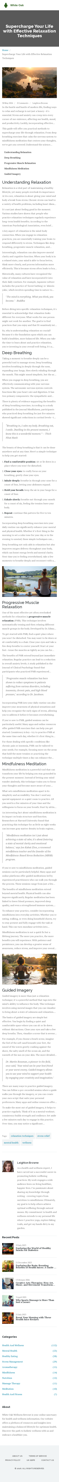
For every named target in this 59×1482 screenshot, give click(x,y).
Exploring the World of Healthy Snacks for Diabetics (33, 1249)
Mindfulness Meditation (16, 168)
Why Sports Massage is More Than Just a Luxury (35, 1301)
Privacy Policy (12, 1460)
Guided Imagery (12, 173)
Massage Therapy (29, 1383)
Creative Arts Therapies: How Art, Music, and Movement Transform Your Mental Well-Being (34, 1284)
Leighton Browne (40, 103)
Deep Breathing (12, 157)
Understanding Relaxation (17, 152)
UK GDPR (31, 1460)
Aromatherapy (29, 1367)
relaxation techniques (22, 1135)
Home (5, 50)
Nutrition (29, 1378)
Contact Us (47, 1460)
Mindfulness (29, 1372)
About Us (17, 1456)
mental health (11, 1142)
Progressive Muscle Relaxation (20, 163)
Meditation (29, 1388)
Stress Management (29, 1361)
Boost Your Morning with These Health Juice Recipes (33, 1318)
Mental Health (29, 1350)
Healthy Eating (29, 1356)
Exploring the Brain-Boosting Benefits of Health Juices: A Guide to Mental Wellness (36, 1266)
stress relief (43, 1135)
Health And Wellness (29, 1345)
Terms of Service (38, 1456)
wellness (26, 1142)
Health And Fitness (29, 1394)
